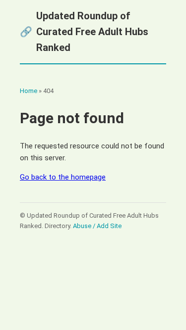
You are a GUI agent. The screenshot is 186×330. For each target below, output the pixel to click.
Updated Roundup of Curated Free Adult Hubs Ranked (84, 31)
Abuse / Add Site (97, 226)
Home (28, 90)
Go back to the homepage (63, 177)
